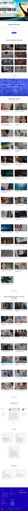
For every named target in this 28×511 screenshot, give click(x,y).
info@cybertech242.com (13, 494)
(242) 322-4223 (14, 492)
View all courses (14, 290)
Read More (14, 32)
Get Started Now (14, 90)
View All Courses (14, 75)
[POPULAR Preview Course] (7, 106)
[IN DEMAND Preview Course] (7, 305)
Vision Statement (3, 503)
